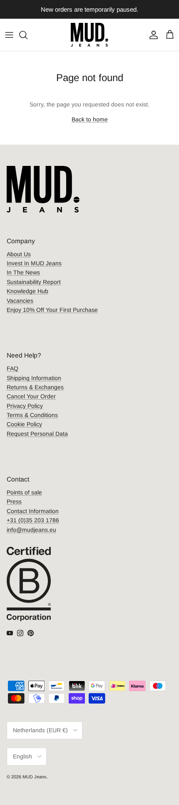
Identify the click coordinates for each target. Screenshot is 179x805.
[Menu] (9, 35)
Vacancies (20, 300)
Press (14, 501)
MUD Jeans (34, 776)
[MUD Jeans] (89, 35)
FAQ (12, 368)
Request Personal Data (37, 433)
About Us (19, 254)
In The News (23, 272)
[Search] (27, 35)
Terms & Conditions (32, 415)
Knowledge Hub (27, 291)
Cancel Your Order (31, 396)
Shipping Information (34, 378)
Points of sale (24, 492)
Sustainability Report (34, 282)
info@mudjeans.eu (31, 529)
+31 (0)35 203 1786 (33, 520)
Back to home (90, 119)
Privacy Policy (25, 405)
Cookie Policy (24, 424)
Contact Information (33, 511)
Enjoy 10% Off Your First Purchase (52, 309)
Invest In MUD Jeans (34, 263)
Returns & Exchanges (35, 387)
